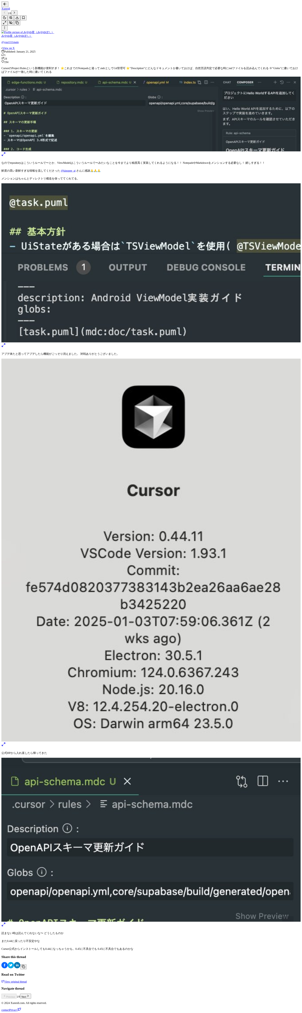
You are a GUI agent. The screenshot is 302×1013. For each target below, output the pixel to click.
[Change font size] (11, 17)
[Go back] (4, 4)
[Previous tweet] (4, 12)
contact (5, 1009)
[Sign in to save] (23, 17)
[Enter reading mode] (4, 22)
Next (23, 997)
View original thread (15, 981)
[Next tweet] (14, 12)
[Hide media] (11, 22)
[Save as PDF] (17, 17)
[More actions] (4, 28)
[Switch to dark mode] (4, 17)
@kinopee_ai (68, 170)
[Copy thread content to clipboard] (23, 966)
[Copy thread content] (17, 22)
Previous (10, 997)
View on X (8, 48)
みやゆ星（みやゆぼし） (16, 35)
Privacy (13, 1009)
